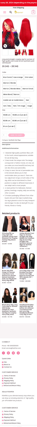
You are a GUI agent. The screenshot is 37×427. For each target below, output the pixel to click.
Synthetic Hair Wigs (15, 140)
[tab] (18, 144)
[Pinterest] (18, 353)
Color (4, 72)
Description (6, 144)
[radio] (12, 77)
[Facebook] (8, 353)
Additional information (10, 148)
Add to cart (16, 135)
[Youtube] (13, 353)
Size (3, 110)
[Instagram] (3, 353)
